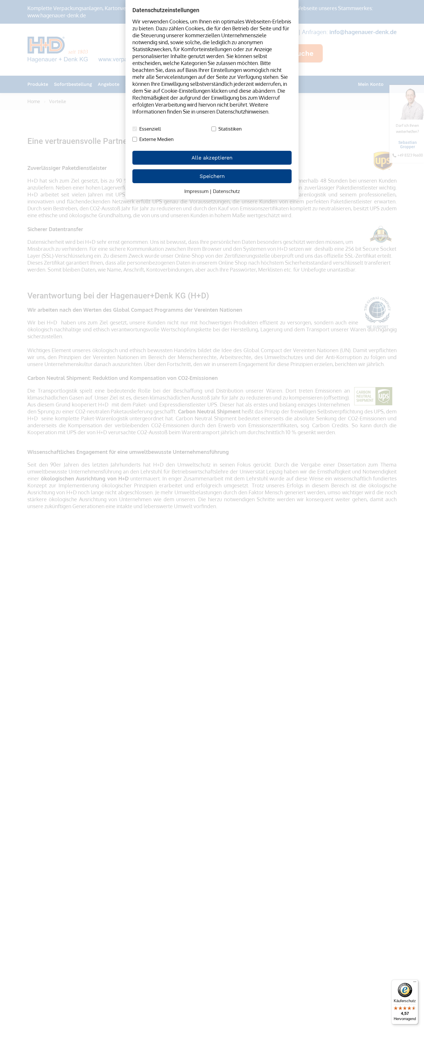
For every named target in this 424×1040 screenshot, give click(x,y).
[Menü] (414, 983)
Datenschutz (226, 191)
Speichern (212, 176)
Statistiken (230, 129)
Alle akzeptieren (212, 158)
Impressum (196, 191)
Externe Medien (156, 139)
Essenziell (150, 129)
